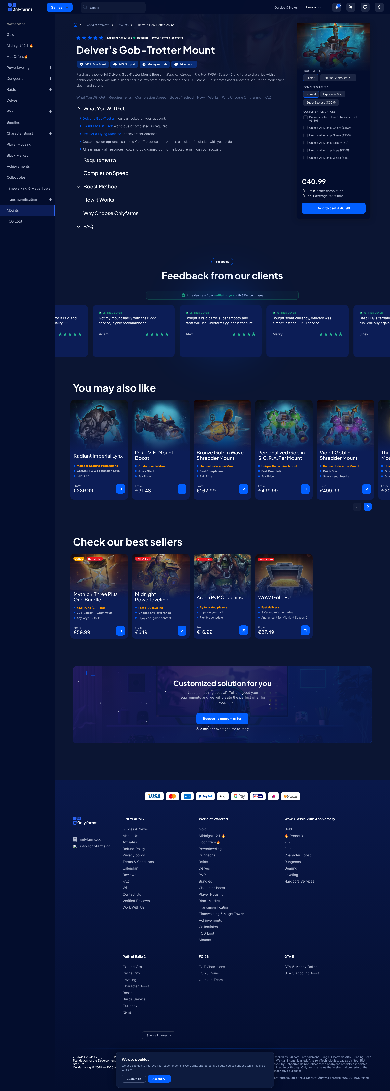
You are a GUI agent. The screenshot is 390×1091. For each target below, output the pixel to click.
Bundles (13, 122)
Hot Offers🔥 (17, 57)
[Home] (75, 25)
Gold (10, 35)
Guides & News (286, 7)
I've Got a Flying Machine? (103, 134)
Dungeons (15, 78)
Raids (11, 89)
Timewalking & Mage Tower (29, 188)
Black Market (17, 155)
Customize (134, 1078)
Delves (12, 100)
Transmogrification (22, 199)
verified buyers (224, 295)
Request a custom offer (222, 719)
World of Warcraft (98, 25)
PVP (10, 111)
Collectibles (16, 177)
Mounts (124, 25)
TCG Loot (14, 221)
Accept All (159, 1078)
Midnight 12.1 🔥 (20, 46)
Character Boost (20, 133)
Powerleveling (18, 67)
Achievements (18, 166)
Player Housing (19, 144)
